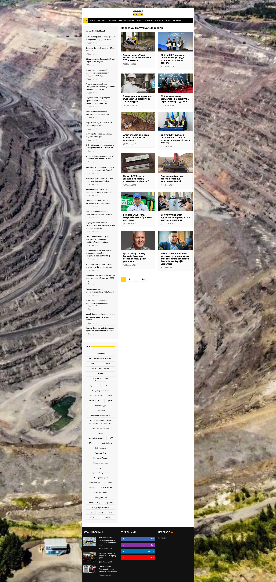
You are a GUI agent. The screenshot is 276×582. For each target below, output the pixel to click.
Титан (91, 513)
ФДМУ (92, 518)
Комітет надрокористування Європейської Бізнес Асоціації (100, 422)
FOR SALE (159, 21)
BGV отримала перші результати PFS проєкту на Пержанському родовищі (175, 99)
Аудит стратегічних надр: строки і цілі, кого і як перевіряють (136, 137)
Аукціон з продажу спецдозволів (100, 379)
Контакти (162, 538)
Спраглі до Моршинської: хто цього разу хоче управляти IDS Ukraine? (100, 168)
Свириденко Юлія (100, 498)
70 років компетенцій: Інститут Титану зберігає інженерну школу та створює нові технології (100, 87)
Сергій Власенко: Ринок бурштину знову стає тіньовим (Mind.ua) (99, 179)
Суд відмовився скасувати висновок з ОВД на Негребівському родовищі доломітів (100, 225)
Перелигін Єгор (100, 453)
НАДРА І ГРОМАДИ (145, 21)
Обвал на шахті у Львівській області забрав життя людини (100, 60)
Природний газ (100, 468)
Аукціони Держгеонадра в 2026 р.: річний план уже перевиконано (99, 157)
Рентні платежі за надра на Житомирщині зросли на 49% (97, 113)
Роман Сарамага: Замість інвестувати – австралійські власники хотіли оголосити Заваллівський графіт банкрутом (175, 258)
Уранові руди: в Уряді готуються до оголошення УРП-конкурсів (137, 58)
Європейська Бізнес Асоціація (100, 358)
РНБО (91, 488)
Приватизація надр (100, 463)
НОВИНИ (101, 21)
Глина (110, 396)
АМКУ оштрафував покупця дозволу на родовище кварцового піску (100, 38)
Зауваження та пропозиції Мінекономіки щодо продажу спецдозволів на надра (97, 73)
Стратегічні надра (94, 503)
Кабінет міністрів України (100, 416)
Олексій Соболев (106, 443)
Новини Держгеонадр (96, 438)
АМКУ (93, 363)
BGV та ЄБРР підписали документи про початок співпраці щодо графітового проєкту (175, 139)
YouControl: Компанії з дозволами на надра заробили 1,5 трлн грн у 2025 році (100, 278)
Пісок (110, 483)
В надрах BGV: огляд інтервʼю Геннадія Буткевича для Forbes (137, 217)
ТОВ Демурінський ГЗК (100, 508)
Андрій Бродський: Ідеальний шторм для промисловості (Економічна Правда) (100, 317)
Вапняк (108, 386)
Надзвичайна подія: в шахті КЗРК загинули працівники (99, 124)
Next (143, 279)
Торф (101, 513)
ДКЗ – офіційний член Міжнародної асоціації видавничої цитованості (100, 146)
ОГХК (91, 443)
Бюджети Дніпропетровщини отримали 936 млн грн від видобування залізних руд (98, 100)
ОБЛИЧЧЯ (112, 21)
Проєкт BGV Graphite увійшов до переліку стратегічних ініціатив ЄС (136, 179)
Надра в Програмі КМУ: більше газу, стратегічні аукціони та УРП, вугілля (100, 329)
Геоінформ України (96, 396)
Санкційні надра (100, 493)
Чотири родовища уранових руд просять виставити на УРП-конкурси (137, 99)
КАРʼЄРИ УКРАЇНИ (126, 21)
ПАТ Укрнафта (100, 448)
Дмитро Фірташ (100, 411)
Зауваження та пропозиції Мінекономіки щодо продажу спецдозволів (97, 303)
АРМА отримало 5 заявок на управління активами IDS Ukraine (99, 213)
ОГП (111, 438)
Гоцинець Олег (94, 401)
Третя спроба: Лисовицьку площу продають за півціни (99, 135)
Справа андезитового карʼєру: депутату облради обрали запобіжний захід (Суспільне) (98, 239)
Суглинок (109, 503)
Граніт (109, 401)
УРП (110, 513)
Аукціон (101, 373)
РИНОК (92, 21)
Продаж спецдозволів (100, 473)
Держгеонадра (100, 406)
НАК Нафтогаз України (100, 428)
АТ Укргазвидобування (100, 368)
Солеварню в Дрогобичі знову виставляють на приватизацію (98, 201)
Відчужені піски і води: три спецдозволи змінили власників (99, 190)
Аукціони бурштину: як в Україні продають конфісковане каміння (99, 265)
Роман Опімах (106, 488)
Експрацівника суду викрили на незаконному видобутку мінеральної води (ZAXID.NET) (98, 253)
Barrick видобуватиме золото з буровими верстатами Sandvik (172, 179)
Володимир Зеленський (100, 391)
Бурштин (93, 386)
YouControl (100, 353)
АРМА (108, 363)
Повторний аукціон (100, 458)
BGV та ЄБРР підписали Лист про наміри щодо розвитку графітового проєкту (173, 59)
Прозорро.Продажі (100, 478)
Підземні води (94, 483)
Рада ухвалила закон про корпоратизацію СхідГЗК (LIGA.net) (100, 290)
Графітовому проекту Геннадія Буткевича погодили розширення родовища (134, 257)
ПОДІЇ (167, 21)
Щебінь (108, 518)
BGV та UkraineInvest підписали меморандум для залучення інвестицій (175, 217)
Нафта (100, 433)
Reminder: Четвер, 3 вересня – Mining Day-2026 (100, 49)
